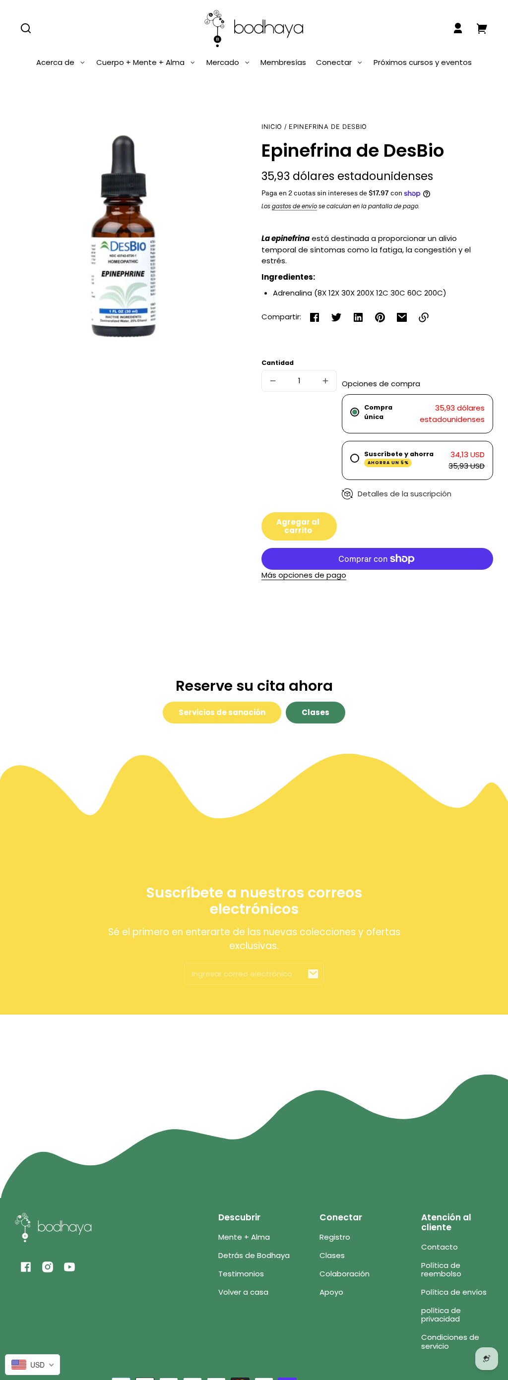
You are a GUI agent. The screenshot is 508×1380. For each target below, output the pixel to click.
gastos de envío (294, 206)
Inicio (271, 126)
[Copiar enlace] (424, 317)
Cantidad (277, 363)
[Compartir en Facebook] (314, 317)
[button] (26, 28)
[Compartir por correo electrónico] (402, 317)
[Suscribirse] (313, 974)
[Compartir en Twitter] (336, 317)
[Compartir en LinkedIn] (358, 317)
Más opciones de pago (303, 575)
